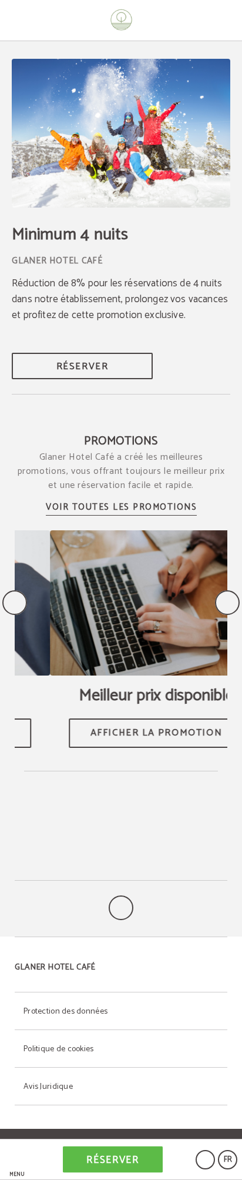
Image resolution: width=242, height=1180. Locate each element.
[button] (17, 1160)
